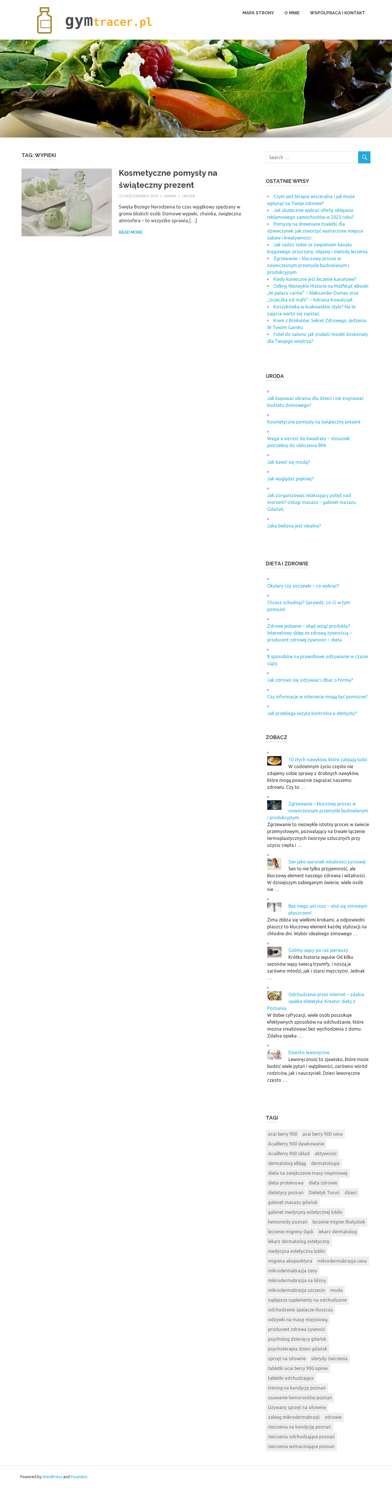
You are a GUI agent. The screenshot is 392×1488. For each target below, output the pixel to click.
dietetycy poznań (286, 1192)
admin (170, 196)
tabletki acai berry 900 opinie (298, 1368)
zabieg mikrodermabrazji (294, 1417)
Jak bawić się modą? (288, 462)
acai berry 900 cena (322, 1134)
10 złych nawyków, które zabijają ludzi (327, 759)
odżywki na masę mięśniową (297, 1319)
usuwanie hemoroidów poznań (300, 1397)
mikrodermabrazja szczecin (296, 1290)
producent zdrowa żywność (296, 1329)
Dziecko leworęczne (308, 1052)
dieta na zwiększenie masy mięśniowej (308, 1173)
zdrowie (333, 1417)
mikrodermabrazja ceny (292, 1270)
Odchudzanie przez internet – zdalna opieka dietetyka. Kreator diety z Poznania (315, 1001)
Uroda (188, 196)
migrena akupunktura (290, 1260)
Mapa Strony (258, 13)
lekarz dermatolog (338, 1231)
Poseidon (79, 1477)
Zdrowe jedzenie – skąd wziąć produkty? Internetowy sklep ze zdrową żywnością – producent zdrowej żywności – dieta (309, 632)
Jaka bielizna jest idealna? (294, 525)
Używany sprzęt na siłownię (297, 1407)
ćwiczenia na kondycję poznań (299, 1426)
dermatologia (325, 1163)
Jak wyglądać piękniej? (290, 478)
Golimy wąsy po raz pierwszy (318, 950)
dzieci (351, 1192)
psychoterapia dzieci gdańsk (297, 1348)
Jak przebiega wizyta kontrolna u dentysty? (312, 713)
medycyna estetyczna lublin (296, 1251)
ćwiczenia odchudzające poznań (301, 1436)
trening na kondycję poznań (297, 1387)
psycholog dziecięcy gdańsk (297, 1339)
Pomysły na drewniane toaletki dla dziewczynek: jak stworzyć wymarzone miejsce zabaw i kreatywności (315, 230)
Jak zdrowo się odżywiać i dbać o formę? (310, 680)
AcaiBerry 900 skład (289, 1153)
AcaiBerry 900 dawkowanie (296, 1143)
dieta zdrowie (323, 1182)
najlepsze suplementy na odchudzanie (307, 1300)
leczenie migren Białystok (339, 1221)
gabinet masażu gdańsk (292, 1202)
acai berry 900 (282, 1134)
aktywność (326, 1153)
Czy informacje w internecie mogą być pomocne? (317, 696)
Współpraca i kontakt (337, 13)
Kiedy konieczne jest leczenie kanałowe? (314, 279)
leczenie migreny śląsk (290, 1231)
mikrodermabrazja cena (342, 1260)
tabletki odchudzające (291, 1378)
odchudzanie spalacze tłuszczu (300, 1309)
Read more (131, 232)
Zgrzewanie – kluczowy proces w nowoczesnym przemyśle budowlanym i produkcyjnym (308, 265)
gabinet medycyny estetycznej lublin (305, 1212)
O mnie (292, 13)
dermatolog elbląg (287, 1163)
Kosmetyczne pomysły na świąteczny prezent (313, 421)
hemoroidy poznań (287, 1221)
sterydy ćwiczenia (329, 1358)
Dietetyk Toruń (324, 1192)
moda (336, 1290)
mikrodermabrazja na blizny (297, 1280)
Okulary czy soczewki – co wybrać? (303, 585)
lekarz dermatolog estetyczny (298, 1241)
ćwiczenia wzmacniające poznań (301, 1446)
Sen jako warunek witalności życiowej (327, 861)
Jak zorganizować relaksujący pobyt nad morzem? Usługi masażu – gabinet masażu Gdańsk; (311, 502)
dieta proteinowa (286, 1182)
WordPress (52, 1477)
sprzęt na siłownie (287, 1358)
